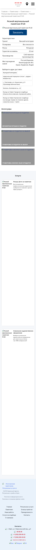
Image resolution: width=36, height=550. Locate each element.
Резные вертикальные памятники (14, 14)
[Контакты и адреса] (28, 4)
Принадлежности (26, 512)
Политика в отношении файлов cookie (13, 499)
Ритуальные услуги (26, 507)
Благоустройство (26, 509)
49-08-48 (18, 3)
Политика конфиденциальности (13, 497)
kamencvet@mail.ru (19, 540)
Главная (4, 11)
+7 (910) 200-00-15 (19, 534)
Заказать (18, 32)
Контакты (27, 515)
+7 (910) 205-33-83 (19, 537)
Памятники (14, 11)
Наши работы (9, 512)
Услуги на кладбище (9, 515)
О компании (9, 518)
